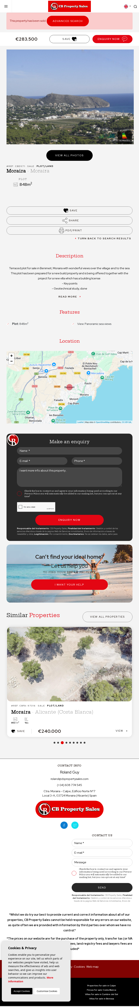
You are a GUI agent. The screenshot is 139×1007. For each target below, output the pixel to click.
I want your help (69, 584)
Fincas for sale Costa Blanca (101, 990)
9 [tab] (84, 743)
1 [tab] (54, 743)
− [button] (11, 361)
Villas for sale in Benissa (101, 998)
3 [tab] (62, 742)
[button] (69, 220)
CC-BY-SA (126, 422)
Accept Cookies (22, 991)
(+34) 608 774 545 (69, 785)
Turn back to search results (104, 238)
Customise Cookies (47, 991)
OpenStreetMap (103, 422)
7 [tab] (77, 743)
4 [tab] (66, 743)
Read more (67, 296)
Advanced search (68, 21)
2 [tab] (58, 743)
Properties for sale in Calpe (101, 985)
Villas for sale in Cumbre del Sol (101, 994)
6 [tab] (74, 743)
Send (102, 887)
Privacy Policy (32, 493)
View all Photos (69, 155)
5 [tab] (70, 743)
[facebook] (64, 825)
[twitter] (74, 825)
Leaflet (80, 422)
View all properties (107, 616)
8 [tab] (81, 743)
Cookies (79, 967)
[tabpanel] (69, 682)
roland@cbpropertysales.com (70, 779)
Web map (92, 967)
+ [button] (11, 355)
